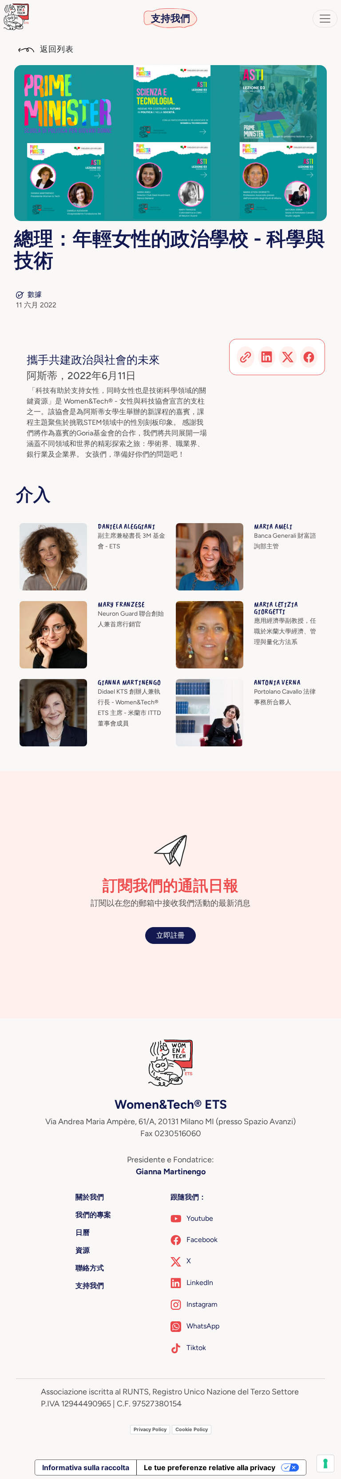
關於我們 (89, 1197)
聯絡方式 (89, 1268)
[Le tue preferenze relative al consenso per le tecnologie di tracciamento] (325, 1463)
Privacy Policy (150, 1429)
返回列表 (56, 49)
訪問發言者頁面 (44, 528)
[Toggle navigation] (325, 18)
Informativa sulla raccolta (85, 1467)
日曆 (82, 1232)
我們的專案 (93, 1215)
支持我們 (170, 18)
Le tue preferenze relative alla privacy (209, 1467)
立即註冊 (170, 935)
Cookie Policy (191, 1429)
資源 (82, 1250)
